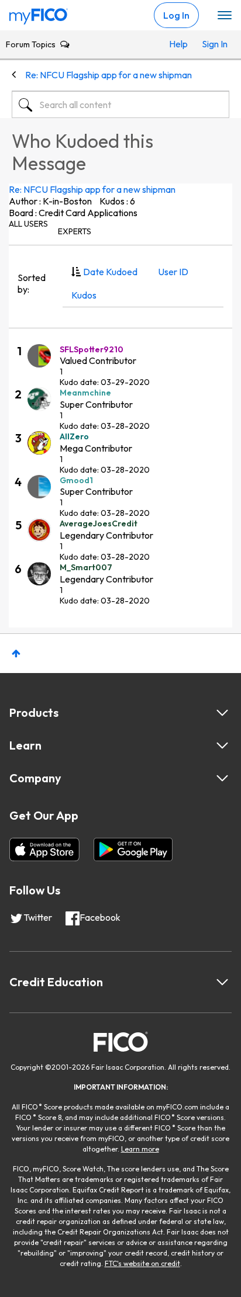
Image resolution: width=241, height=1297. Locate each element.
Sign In (212, 44)
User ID (173, 272)
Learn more (140, 1149)
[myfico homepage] (38, 13)
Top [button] (16, 653)
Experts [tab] (74, 231)
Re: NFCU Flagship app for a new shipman (92, 189)
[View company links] (222, 778)
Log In (176, 15)
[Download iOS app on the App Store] (44, 849)
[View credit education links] (222, 982)
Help (178, 44)
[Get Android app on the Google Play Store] (133, 849)
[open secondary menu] (224, 15)
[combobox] (120, 104)
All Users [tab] (28, 224)
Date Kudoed (110, 272)
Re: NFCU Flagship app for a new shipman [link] (108, 75)
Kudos (84, 295)
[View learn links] (222, 745)
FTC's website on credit (142, 1263)
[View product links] (222, 712)
